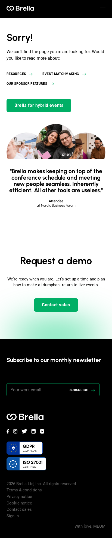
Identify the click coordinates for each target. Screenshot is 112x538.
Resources (16, 74)
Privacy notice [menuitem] (19, 496)
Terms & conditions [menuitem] (24, 490)
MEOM (99, 526)
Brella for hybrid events (38, 105)
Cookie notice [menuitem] (19, 503)
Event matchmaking (60, 74)
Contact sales (56, 304)
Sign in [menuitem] (13, 515)
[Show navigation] (102, 9)
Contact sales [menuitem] (19, 509)
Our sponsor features (27, 84)
